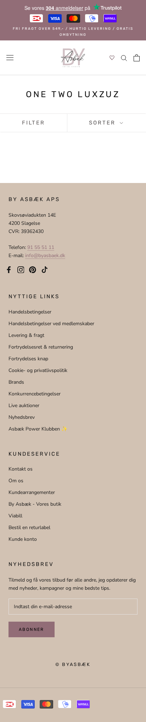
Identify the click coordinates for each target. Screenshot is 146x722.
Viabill (15, 515)
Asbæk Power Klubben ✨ (38, 429)
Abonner (31, 629)
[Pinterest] (32, 269)
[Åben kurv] (137, 57)
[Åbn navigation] (9, 57)
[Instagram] (20, 269)
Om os (16, 480)
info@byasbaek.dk (45, 255)
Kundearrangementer (32, 492)
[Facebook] (8, 269)
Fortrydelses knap (28, 358)
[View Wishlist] (112, 57)
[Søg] (124, 58)
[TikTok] (44, 269)
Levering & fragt (26, 335)
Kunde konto (23, 539)
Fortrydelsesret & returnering (41, 347)
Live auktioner (24, 405)
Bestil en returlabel (29, 527)
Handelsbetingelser (30, 312)
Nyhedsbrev (22, 417)
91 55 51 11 (40, 247)
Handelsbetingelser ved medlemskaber (51, 323)
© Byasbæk (72, 664)
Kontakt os (21, 469)
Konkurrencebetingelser (35, 393)
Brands (16, 382)
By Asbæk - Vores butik (35, 504)
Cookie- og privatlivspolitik (38, 370)
